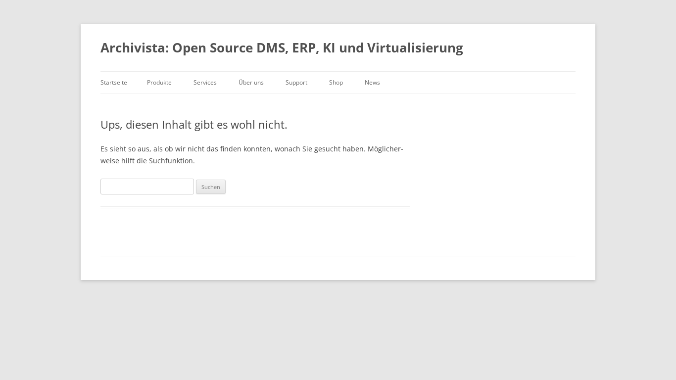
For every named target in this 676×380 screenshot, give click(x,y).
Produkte (159, 82)
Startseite (113, 82)
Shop (336, 82)
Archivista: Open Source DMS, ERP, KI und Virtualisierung (281, 47)
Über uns (251, 82)
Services (205, 82)
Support (296, 82)
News (372, 82)
